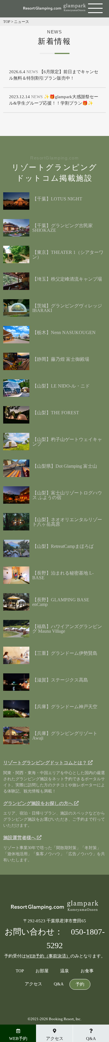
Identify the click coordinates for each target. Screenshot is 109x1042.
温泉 (64, 971)
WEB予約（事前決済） (48, 956)
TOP (20, 971)
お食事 (87, 971)
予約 (80, 984)
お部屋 (42, 971)
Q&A (59, 984)
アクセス (33, 984)
